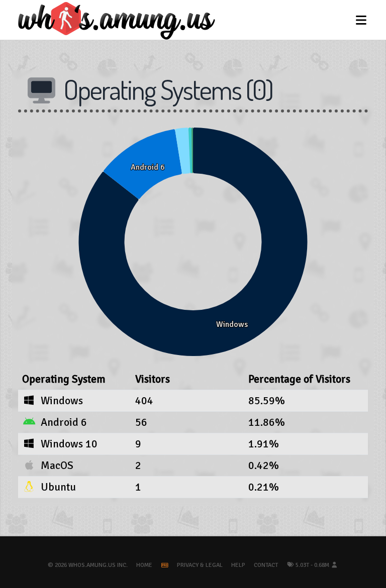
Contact (266, 565)
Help (238, 565)
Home (144, 565)
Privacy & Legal (200, 565)
